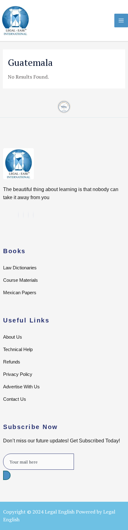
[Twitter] (18, 215)
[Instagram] (33, 215)
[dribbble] (28, 215)
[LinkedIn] (23, 215)
